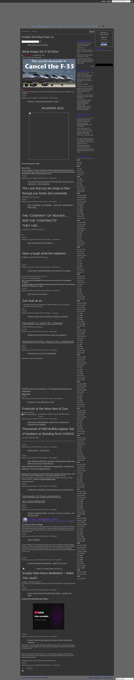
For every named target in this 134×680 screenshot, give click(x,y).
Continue (24, 95)
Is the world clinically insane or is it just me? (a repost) (49, 271)
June (78, 181)
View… (24, 308)
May (78, 162)
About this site (81, 47)
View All (92, 66)
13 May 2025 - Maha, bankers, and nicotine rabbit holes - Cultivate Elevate (85, 75)
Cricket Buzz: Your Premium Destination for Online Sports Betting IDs (85, 96)
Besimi (34, 677)
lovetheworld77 (40, 229)
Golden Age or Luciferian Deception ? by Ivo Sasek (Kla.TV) (84, 80)
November (80, 197)
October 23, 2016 (26, 582)
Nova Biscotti (37, 582)
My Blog (34, 31)
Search (132, 1)
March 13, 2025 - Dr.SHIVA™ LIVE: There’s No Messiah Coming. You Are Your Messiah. (85, 90)
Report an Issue (98, 677)
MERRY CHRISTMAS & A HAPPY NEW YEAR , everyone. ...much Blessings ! (85, 134)
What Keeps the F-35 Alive (38, 45)
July (78, 168)
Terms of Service (108, 677)
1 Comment (55, 313)
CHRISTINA (30, 239)
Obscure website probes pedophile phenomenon (84, 120)
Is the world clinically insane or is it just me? (34, 276)
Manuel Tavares (31, 398)
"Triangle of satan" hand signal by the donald (84, 44)
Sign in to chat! (120, 679)
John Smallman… (35, 197)
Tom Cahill (25, 437)
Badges (91, 677)
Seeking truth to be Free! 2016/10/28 (42, 353)
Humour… (46, 257)
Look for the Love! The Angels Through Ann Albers (84, 129)
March (79, 170)
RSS (23, 671)
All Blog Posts (26, 31)
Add (93, 31)
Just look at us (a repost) (37, 294)
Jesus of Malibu (34, 540)
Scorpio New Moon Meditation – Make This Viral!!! (47, 563)
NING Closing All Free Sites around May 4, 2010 (85, 55)
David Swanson (28, 55)
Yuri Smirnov (30, 665)
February (79, 172)
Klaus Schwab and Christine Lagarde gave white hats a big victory (85, 150)
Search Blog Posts (40, 42)
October (79, 199)
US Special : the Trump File (85, 86)
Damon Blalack (31, 560)
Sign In (109, 1)
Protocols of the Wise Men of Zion (41, 402)
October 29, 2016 (29, 229)
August (79, 203)
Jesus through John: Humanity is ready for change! (48, 316)
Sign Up (104, 1)
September (80, 201)
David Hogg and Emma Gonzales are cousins (83, 146)
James (29, 98)
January (79, 174)
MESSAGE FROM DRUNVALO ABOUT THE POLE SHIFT (84, 124)
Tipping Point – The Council (38, 450)
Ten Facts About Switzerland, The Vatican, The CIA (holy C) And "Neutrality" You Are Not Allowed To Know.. (85, 141)
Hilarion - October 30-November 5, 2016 (43, 101)
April (78, 164)
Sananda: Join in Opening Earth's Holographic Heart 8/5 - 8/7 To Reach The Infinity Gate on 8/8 (85, 61)
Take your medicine (82, 84)
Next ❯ (30, 668)
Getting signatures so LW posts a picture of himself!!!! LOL (85, 51)
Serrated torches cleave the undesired (48, 341)
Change (40, 306)
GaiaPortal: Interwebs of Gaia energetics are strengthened (50, 490)
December (80, 195)
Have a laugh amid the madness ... (41, 243)
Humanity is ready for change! (42, 323)
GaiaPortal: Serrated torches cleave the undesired (47, 335)
